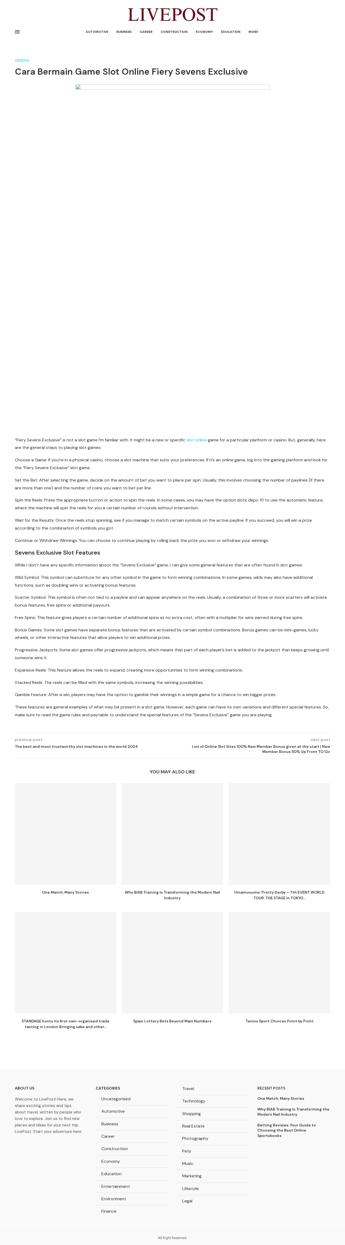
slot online (197, 440)
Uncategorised (115, 1099)
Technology (193, 1101)
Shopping (191, 1113)
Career (146, 32)
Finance (108, 1211)
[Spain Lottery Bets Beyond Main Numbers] (172, 963)
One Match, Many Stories (65, 892)
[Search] (327, 31)
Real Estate (193, 1126)
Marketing (192, 1176)
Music (188, 1163)
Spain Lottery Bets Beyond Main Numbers (172, 1021)
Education (230, 32)
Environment (113, 1199)
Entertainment (115, 1186)
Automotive (97, 32)
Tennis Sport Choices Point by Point (279, 1021)
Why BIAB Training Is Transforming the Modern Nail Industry (293, 1112)
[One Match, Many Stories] (65, 834)
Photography (195, 1138)
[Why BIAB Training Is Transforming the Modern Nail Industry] (172, 834)
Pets (186, 1151)
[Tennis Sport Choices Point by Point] (279, 963)
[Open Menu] (17, 31)
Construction (174, 32)
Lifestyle (190, 1188)
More (253, 32)
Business (124, 32)
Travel (188, 1088)
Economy (204, 32)
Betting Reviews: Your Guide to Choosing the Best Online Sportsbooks (286, 1130)
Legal (187, 1201)
